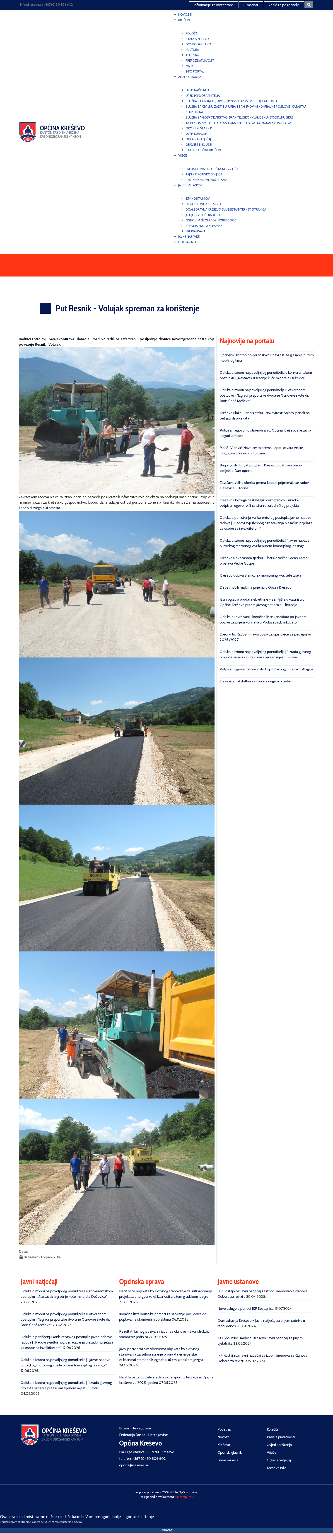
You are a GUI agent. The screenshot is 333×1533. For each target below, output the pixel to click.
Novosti (223, 1437)
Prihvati (166, 1530)
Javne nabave (228, 1460)
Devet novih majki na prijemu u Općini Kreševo (256, 587)
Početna (224, 1429)
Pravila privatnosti (281, 1437)
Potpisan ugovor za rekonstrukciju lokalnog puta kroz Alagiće (266, 669)
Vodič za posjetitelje (284, 5)
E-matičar (250, 5)
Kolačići (272, 1429)
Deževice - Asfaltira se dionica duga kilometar (255, 681)
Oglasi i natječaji (279, 1460)
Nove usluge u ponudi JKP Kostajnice (245, 1308)
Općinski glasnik (229, 1452)
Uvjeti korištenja (279, 1445)
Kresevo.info (276, 1468)
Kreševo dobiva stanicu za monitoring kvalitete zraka (260, 575)
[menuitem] (185, 14)
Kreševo (223, 1445)
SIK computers (184, 1497)
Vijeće (271, 1452)
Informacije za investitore (213, 5)
